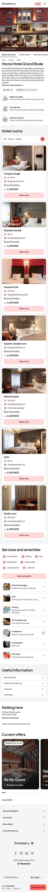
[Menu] (44, 3)
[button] (24, 158)
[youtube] (32, 853)
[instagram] (21, 853)
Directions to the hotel (10, 718)
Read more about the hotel (12, 85)
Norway (11, 60)
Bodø (19, 60)
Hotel (3, 60)
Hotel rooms (24, 54)
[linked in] (26, 853)
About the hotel (8, 54)
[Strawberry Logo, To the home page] (9, 4)
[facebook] (15, 853)
